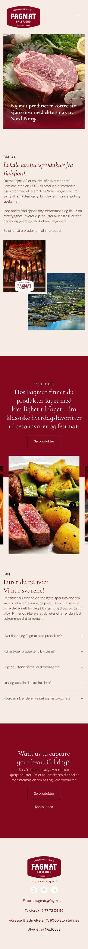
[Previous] (15, 505)
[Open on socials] (33, 889)
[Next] (72, 505)
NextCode (52, 929)
